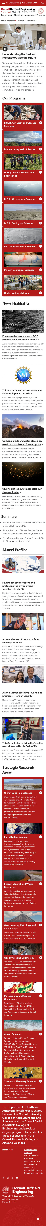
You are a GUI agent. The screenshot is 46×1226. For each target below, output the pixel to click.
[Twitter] (8, 1177)
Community (32, 21)
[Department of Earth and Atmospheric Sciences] (27, 1190)
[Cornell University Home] (5, 1189)
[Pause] (38, 1219)
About (3, 21)
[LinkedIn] (12, 1177)
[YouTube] (17, 1177)
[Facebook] (3, 1177)
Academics (11, 21)
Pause (5, 49)
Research (22, 21)
